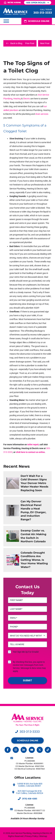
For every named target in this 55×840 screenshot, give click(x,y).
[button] (6, 21)
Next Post (45, 43)
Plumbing (7, 98)
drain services (41, 114)
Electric (26, 98)
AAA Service (43, 95)
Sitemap (43, 836)
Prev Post (29, 43)
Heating (17, 98)
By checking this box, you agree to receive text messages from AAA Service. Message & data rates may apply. (29, 666)
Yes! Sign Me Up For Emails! (26, 652)
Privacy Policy (31, 836)
